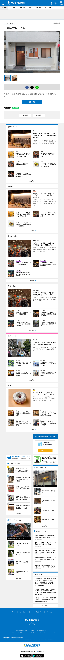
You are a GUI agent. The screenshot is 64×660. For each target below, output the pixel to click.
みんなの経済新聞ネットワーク (32, 645)
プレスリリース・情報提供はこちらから (40, 630)
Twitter (55, 3)
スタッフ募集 (53, 633)
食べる (15, 7)
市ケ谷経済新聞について (21, 630)
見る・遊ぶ (23, 7)
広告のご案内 (43, 633)
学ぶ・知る (48, 7)
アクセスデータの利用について (19, 633)
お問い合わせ (33, 633)
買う (30, 7)
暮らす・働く (38, 7)
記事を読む (32, 102)
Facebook (51, 3)
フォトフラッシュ (9, 23)
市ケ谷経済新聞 (15, 3)
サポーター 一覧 (45, 450)
